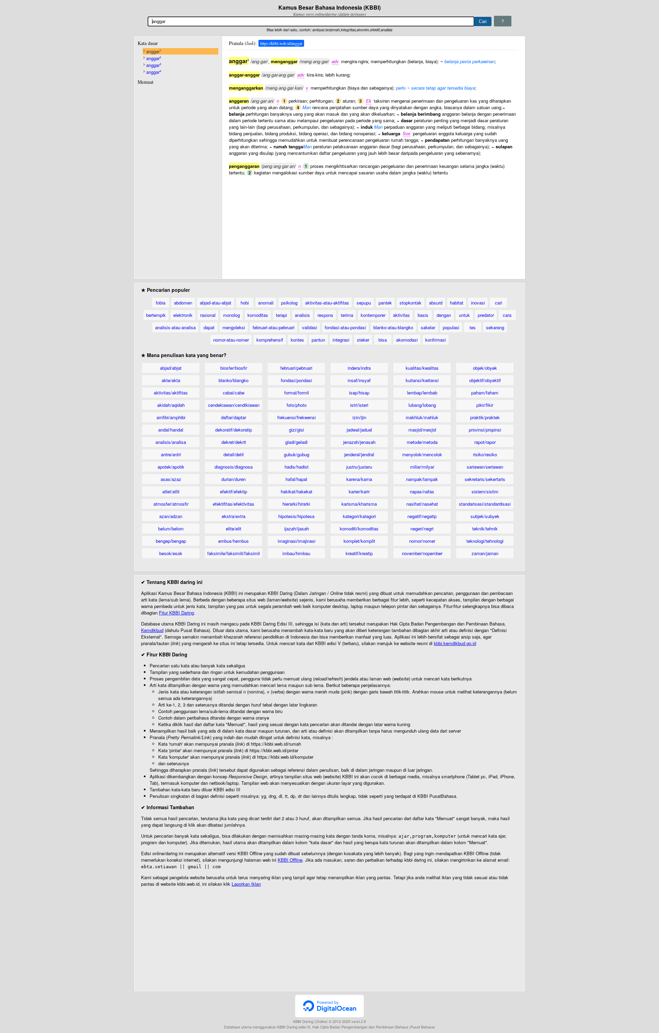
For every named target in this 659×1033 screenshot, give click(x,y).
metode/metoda (422, 442)
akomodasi (407, 339)
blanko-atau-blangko (393, 327)
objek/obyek (485, 368)
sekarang (495, 327)
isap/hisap (359, 392)
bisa (383, 339)
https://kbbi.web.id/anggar (281, 43)
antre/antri (171, 454)
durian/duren (233, 479)
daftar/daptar (233, 417)
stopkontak (410, 302)
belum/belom (171, 528)
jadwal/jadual (359, 429)
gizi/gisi (296, 429)
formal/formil (296, 392)
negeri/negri (422, 528)
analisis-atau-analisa (175, 327)
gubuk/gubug (296, 454)
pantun (318, 339)
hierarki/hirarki (296, 504)
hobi (245, 302)
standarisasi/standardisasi (485, 504)
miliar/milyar (422, 466)
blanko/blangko (233, 380)
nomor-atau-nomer (231, 339)
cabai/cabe (233, 392)
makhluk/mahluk (422, 417)
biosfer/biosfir (233, 368)
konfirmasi (435, 339)
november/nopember (422, 553)
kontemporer (373, 315)
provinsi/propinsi (485, 429)
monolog (231, 315)
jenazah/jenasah (359, 442)
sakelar (428, 327)
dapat (209, 327)
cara (507, 315)
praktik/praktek (485, 417)
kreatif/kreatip (359, 553)
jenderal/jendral (359, 454)
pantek (385, 302)
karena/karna (359, 479)
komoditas (257, 315)
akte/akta (171, 380)
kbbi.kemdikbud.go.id (455, 643)
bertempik (156, 315)
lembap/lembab (422, 392)
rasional (208, 315)
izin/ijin (359, 417)
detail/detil (233, 454)
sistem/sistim (485, 491)
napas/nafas (422, 491)
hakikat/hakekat (296, 491)
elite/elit (233, 528)
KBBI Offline (290, 860)
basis (423, 315)
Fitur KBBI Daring (176, 612)
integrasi (341, 339)
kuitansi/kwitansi (422, 380)
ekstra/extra (233, 516)
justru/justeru (359, 466)
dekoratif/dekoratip (233, 429)
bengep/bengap (171, 541)
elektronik (183, 315)
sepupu (364, 302)
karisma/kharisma (359, 504)
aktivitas (401, 315)
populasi (451, 327)
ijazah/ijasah (296, 528)
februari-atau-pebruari (273, 327)
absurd (435, 302)
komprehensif (269, 339)
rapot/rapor (485, 442)
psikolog (289, 302)
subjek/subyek (485, 516)
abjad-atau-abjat (215, 302)
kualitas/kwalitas (422, 368)
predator (486, 315)
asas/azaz (171, 479)
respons (325, 315)
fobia (160, 302)
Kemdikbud (152, 630)
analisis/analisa (170, 442)
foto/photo (297, 405)
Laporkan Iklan (246, 884)
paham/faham (484, 392)
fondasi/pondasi (296, 380)
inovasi (478, 302)
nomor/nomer (422, 541)
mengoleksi (233, 327)
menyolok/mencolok (422, 454)
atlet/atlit (171, 491)
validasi (309, 327)
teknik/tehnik (485, 528)
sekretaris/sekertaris (485, 479)
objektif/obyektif (485, 380)
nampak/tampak (422, 479)
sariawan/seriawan (485, 466)
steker (363, 339)
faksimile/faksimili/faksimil (233, 553)
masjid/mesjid (422, 429)
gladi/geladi (296, 442)
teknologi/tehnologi (485, 541)
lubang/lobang (422, 405)
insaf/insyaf (359, 380)
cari (498, 302)
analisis (302, 315)
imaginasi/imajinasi (296, 541)
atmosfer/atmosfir (170, 504)
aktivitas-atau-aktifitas (327, 302)
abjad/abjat (171, 368)
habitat (456, 302)
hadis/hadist (297, 466)
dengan (444, 315)
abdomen (183, 302)
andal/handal (170, 429)
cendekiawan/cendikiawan (233, 405)
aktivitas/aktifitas (171, 392)
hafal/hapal (296, 479)
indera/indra (359, 368)
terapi (281, 315)
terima (347, 315)
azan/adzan (170, 516)
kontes (297, 339)
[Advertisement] (373, 224)
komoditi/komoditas (359, 528)
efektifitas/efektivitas (233, 504)
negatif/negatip (422, 516)
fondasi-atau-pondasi (345, 327)
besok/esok (170, 553)
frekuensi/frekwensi (296, 417)
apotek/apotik (171, 466)
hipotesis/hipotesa (296, 516)
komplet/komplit (359, 541)
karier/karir (359, 491)
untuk (464, 315)
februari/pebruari (296, 368)
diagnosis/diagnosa (234, 466)
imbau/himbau (296, 553)
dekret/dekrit (233, 442)
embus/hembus (233, 541)
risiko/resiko (485, 454)
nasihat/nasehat (422, 504)
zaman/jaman (485, 553)
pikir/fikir (484, 405)
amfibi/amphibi (171, 417)
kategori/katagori (359, 516)
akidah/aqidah (171, 405)
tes (473, 327)
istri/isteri (359, 405)
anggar (153, 51)
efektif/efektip (233, 491)
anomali (266, 302)
